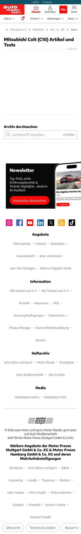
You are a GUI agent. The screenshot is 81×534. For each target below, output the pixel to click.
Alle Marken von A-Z (23, 291)
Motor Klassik (45, 362)
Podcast (40, 243)
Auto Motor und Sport (42, 468)
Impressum (41, 303)
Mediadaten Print (55, 397)
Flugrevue (48, 480)
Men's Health (37, 492)
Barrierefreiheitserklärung (52, 327)
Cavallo (32, 480)
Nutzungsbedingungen (29, 315)
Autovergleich (26, 256)
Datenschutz (57, 315)
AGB (56, 303)
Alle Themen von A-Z (54, 291)
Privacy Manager (20, 327)
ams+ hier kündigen (22, 268)
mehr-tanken (15, 492)
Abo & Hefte (57, 374)
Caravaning (15, 480)
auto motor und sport (18, 362)
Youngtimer (66, 362)
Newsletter (58, 243)
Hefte (36, 1)
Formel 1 (35, 18)
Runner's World (55, 505)
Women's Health (40, 517)
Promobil (34, 505)
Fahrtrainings (22, 243)
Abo (63, 9)
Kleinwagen (53, 18)
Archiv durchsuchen (20, 127)
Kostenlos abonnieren (29, 200)
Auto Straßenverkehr (30, 374)
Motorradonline (61, 492)
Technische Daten (42, 528)
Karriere (40, 340)
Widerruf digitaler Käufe (55, 268)
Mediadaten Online (27, 397)
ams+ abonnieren (51, 256)
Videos (7, 18)
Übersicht (13, 528)
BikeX (65, 468)
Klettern (65, 480)
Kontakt (24, 303)
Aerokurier (16, 468)
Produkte (47, 1)
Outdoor (18, 505)
